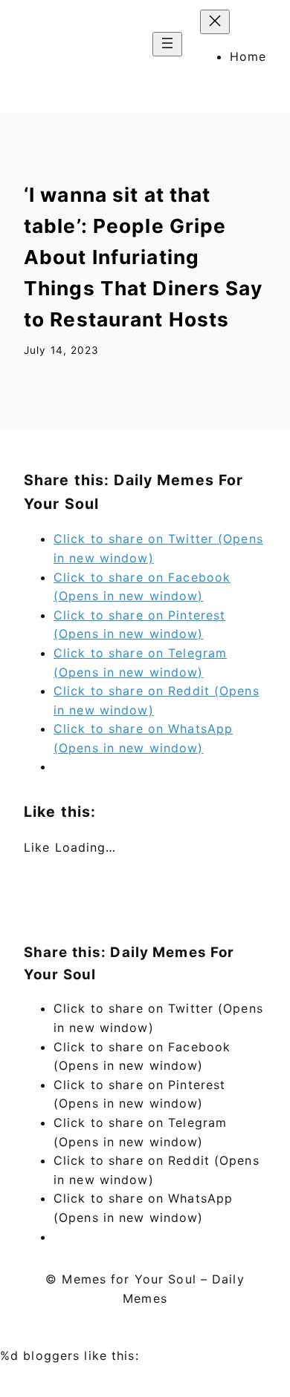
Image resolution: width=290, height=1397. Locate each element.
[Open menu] (167, 44)
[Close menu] (215, 22)
